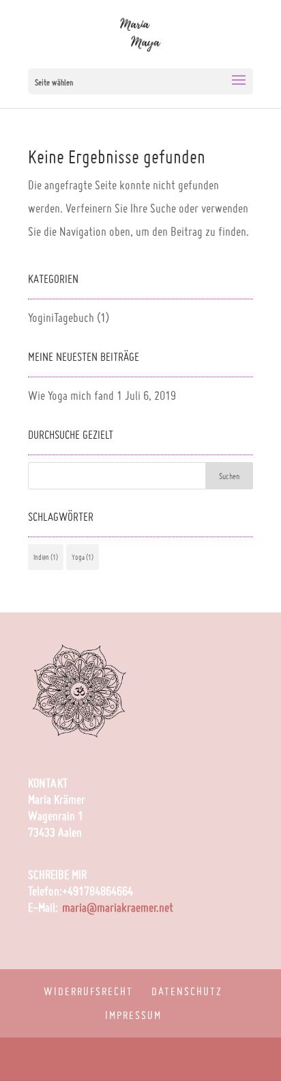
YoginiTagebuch (61, 317)
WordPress (213, 1059)
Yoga (82, 557)
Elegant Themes (119, 1059)
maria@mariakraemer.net (117, 907)
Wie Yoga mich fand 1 (75, 395)
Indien (45, 557)
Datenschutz (186, 991)
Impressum (133, 1015)
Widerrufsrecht (88, 991)
